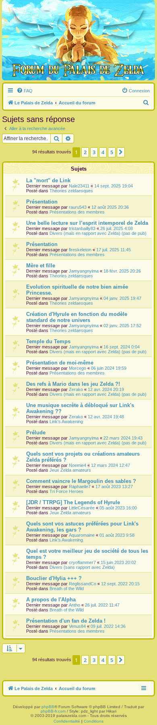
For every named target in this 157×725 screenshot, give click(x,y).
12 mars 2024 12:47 (110, 465)
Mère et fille (40, 266)
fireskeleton (80, 249)
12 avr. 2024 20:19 (106, 389)
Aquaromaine (82, 535)
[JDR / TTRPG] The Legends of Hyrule (73, 502)
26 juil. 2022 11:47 (102, 605)
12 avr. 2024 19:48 (106, 416)
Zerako (76, 389)
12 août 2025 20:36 (110, 207)
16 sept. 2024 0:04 (121, 346)
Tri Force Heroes (66, 491)
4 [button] (102, 152)
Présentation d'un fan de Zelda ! (65, 621)
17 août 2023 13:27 (114, 486)
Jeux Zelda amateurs (70, 470)
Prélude (35, 433)
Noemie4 (77, 465)
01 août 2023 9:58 (116, 535)
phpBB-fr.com (53, 711)
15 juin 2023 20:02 (118, 562)
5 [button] (111, 152)
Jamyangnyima (84, 271)
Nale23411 (79, 185)
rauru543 (78, 207)
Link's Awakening (66, 421)
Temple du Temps (48, 341)
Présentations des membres (77, 212)
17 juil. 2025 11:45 (113, 249)
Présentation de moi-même (59, 363)
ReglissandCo (82, 583)
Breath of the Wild (67, 588)
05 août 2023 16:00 (118, 507)
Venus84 (77, 626)
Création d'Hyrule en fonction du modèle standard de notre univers (76, 317)
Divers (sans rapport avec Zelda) (82, 567)
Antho (74, 605)
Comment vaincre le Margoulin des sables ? (81, 481)
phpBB (47, 707)
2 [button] (85, 152)
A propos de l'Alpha (51, 600)
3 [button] (94, 152)
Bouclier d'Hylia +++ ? (54, 578)
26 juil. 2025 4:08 (116, 228)
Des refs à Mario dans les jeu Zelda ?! (73, 384)
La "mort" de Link (48, 180)
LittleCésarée (82, 507)
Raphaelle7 (80, 486)
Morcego (77, 368)
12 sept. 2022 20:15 (120, 583)
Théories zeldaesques (71, 190)
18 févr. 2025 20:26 (122, 271)
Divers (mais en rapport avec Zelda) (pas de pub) (98, 233)
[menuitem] (25, 91)
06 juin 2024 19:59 (108, 368)
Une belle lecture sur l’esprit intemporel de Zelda (87, 223)
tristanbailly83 (82, 228)
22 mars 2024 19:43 (123, 438)
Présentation (42, 202)
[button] (121, 152)
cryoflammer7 (82, 562)
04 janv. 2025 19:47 (122, 298)
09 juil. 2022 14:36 (108, 626)
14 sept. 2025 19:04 (113, 185)
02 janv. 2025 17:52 (122, 325)
